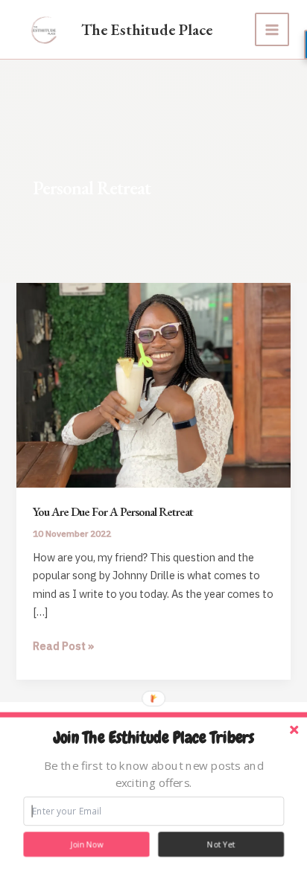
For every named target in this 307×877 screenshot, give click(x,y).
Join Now (86, 844)
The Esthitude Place (146, 29)
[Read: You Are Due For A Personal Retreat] (153, 384)
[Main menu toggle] (272, 30)
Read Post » (63, 646)
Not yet (221, 844)
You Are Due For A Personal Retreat (113, 511)
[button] (153, 738)
